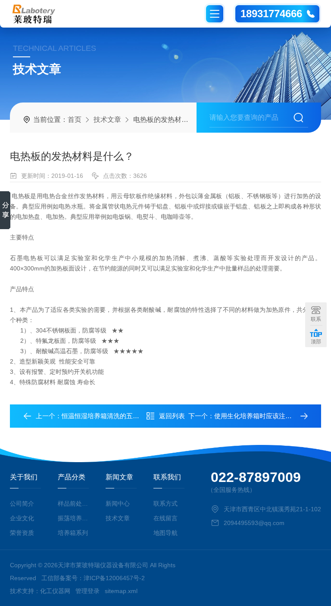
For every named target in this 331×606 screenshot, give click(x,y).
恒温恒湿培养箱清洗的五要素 (104, 416)
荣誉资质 (22, 532)
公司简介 (22, 503)
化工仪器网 (55, 590)
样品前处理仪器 (73, 503)
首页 (74, 119)
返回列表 (172, 416)
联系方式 (165, 503)
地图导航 (165, 532)
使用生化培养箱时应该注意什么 (259, 416)
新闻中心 (118, 503)
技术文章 (107, 119)
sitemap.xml (121, 590)
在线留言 (165, 518)
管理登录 (87, 590)
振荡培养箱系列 (73, 518)
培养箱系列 (73, 532)
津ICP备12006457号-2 (114, 578)
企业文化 (22, 518)
